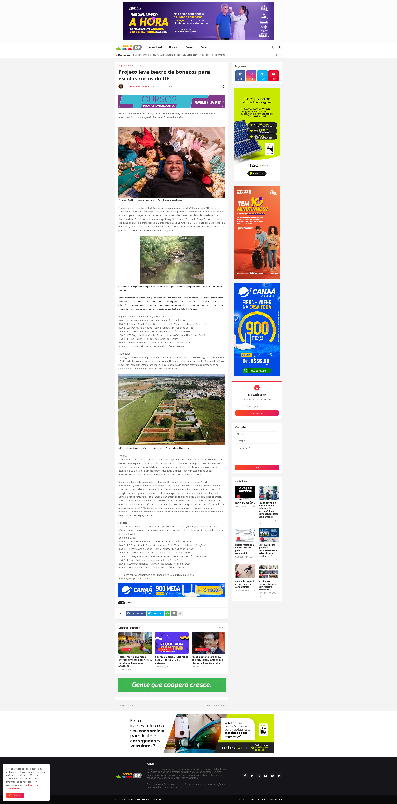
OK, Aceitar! (15, 795)
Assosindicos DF (131, 799)
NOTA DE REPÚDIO (245, 502)
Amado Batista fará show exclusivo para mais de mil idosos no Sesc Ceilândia (207, 659)
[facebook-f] (245, 775)
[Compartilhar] (222, 86)
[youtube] (272, 775)
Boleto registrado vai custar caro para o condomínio (244, 549)
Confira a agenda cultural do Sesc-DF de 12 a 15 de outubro (171, 659)
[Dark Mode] (273, 47)
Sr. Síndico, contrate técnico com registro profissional (267, 585)
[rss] (279, 775)
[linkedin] (265, 775)
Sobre (251, 799)
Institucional (154, 47)
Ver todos (220, 628)
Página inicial (124, 66)
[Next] (280, 55)
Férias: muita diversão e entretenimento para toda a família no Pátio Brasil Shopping (135, 661)
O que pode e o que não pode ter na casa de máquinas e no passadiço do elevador (175, 54)
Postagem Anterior (126, 705)
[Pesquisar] (279, 47)
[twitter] (251, 775)
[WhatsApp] (167, 613)
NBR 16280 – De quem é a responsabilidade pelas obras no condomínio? (268, 550)
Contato (205, 47)
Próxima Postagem (216, 705)
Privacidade (276, 799)
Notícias (174, 47)
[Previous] (276, 55)
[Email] (174, 613)
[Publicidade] (171, 101)
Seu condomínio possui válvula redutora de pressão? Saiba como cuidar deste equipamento (268, 509)
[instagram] (258, 775)
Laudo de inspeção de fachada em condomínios (245, 584)
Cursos (190, 47)
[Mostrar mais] (180, 613)
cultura (137, 66)
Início (242, 799)
